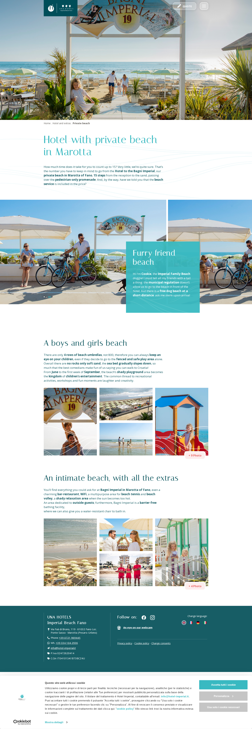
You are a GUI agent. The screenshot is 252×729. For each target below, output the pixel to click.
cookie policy (125, 708)
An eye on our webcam (137, 627)
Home (47, 123)
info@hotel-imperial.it (63, 648)
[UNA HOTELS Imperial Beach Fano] (60, 8)
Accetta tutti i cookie (223, 684)
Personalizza (221, 695)
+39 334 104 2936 (67, 643)
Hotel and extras (61, 123)
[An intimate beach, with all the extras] (70, 552)
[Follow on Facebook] (144, 617)
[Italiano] (205, 622)
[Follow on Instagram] (152, 617)
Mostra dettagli (54, 722)
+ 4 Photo (195, 586)
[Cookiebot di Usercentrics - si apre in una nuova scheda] (22, 722)
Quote (187, 6)
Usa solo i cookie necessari (223, 707)
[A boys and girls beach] (70, 421)
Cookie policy (141, 643)
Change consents (161, 643)
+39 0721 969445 (69, 637)
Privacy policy (124, 643)
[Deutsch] (198, 622)
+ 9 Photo (195, 455)
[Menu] (204, 6)
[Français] (191, 622)
